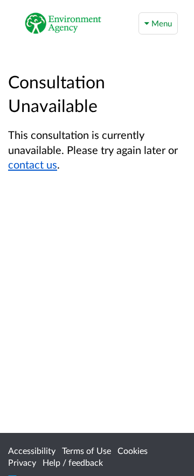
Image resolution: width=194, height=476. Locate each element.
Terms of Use (86, 450)
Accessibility (32, 450)
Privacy (22, 462)
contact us (32, 164)
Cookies (132, 450)
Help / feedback (73, 462)
